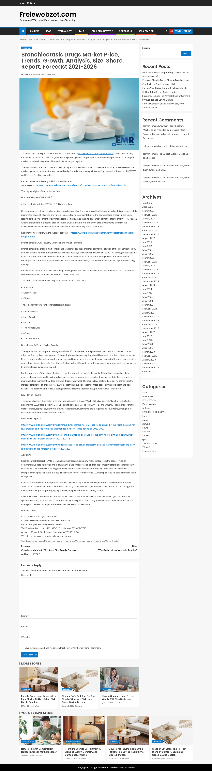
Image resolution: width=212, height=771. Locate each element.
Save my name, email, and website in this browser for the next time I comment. (63, 647)
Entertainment (149, 404)
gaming (146, 423)
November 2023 (150, 320)
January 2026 (149, 218)
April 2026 (147, 206)
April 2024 (147, 300)
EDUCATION (149, 400)
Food (144, 415)
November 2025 (150, 226)
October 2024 (149, 277)
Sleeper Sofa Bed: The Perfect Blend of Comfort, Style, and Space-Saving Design (78, 699)
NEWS (48, 31)
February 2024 (149, 308)
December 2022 (150, 363)
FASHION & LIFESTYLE (102, 31)
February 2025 (149, 261)
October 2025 (149, 230)
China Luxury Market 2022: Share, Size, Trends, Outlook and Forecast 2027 (48, 550)
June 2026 (147, 202)
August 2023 (148, 332)
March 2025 (148, 257)
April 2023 (147, 347)
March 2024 (148, 304)
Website (25, 637)
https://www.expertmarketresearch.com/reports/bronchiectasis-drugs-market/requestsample (79, 185)
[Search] (166, 31)
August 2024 (148, 285)
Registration (146, 31)
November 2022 (150, 367)
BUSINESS (34, 31)
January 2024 (149, 312)
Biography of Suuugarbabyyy (172, 145)
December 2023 (150, 316)
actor (145, 392)
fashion (146, 408)
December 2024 (150, 269)
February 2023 (149, 355)
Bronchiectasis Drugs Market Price (95, 153)
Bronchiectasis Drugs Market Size (71, 541)
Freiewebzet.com (48, 14)
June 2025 (147, 246)
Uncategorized (149, 451)
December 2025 (150, 222)
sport (145, 439)
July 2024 (147, 289)
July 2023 (147, 336)
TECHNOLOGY (64, 31)
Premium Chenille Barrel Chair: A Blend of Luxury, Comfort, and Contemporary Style (83, 752)
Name (25, 615)
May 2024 (147, 296)
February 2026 (149, 214)
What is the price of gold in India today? (117, 548)
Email (24, 626)
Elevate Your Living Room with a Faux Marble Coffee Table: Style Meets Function (38, 699)
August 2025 (148, 238)
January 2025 (149, 265)
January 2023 (149, 359)
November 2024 (150, 273)
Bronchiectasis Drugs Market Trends (102, 541)
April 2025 (147, 253)
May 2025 (147, 249)
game (145, 419)
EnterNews (115, 767)
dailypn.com (149, 125)
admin (26, 74)
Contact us (125, 31)
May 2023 (147, 343)
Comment (26, 574)
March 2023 (148, 351)
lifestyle (146, 431)
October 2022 (149, 371)
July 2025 (147, 242)
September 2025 (150, 234)
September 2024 (150, 281)
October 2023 (149, 324)
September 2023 (150, 328)
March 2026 (148, 210)
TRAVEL (146, 447)
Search (146, 47)
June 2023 (147, 339)
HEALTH (81, 31)
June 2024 (147, 292)
